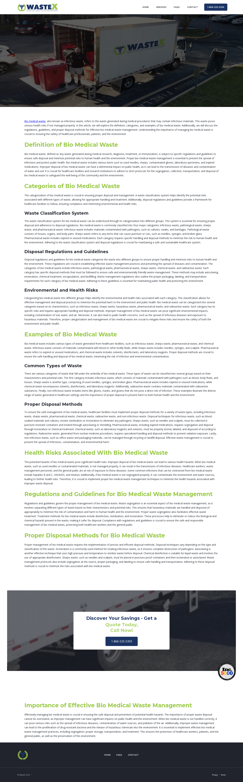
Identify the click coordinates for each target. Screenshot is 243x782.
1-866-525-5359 (121, 641)
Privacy (215, 775)
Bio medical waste (35, 121)
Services (161, 7)
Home (107, 755)
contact (192, 7)
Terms (223, 775)
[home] (37, 7)
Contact (133, 755)
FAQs (177, 7)
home (145, 7)
